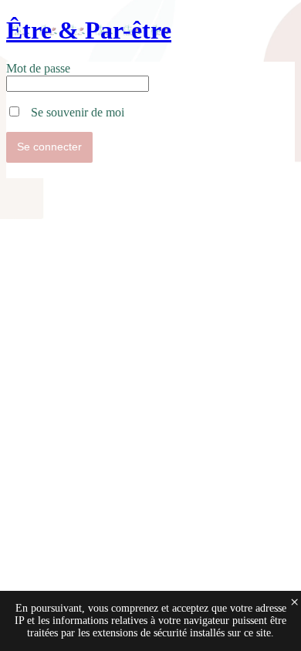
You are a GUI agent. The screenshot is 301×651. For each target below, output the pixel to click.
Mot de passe (38, 68)
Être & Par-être (88, 30)
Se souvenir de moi (73, 112)
